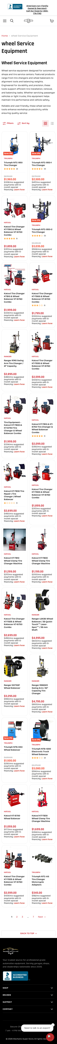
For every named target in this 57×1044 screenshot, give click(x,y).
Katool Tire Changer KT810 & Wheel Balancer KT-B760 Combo (14, 297)
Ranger (7, 356)
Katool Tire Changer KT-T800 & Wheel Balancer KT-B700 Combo (42, 297)
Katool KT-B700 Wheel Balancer (12, 817)
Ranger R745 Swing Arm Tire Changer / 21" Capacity (14, 363)
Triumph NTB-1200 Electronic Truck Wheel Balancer (41, 752)
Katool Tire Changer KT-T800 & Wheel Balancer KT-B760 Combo (42, 493)
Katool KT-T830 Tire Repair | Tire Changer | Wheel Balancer (14, 495)
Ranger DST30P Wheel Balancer (12, 686)
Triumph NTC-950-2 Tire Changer (42, 230)
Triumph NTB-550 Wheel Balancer (13, 748)
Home (5, 36)
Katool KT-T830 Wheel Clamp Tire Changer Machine (41, 818)
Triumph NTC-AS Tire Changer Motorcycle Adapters (40, 880)
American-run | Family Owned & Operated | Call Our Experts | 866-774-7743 (37, 10)
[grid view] (45, 123)
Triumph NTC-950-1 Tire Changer (42, 164)
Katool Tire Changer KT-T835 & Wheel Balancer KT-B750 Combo (14, 623)
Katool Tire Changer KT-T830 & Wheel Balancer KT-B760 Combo (42, 364)
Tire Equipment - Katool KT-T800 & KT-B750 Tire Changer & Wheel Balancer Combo (13, 428)
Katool (7, 223)
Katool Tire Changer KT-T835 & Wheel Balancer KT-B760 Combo (14, 880)
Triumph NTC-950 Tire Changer (13, 164)
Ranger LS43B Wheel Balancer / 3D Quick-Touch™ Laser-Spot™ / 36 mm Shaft (42, 624)
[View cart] (51, 21)
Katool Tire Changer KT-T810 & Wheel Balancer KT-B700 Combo (14, 230)
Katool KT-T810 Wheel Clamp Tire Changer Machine (13, 561)
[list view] (52, 123)
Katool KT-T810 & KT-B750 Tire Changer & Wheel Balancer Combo (42, 428)
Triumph (8, 158)
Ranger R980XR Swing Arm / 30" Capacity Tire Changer (40, 689)
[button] (50, 1037)
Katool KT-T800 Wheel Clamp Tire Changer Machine (41, 561)
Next (41, 916)
